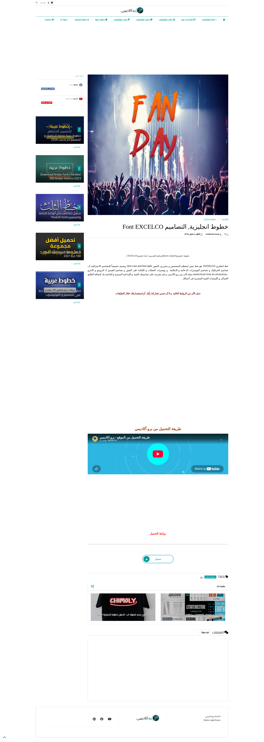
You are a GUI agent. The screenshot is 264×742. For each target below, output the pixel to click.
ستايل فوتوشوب (143, 19)
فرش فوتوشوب (121, 19)
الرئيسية (225, 219)
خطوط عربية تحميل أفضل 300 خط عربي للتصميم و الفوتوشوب (60, 292)
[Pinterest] (94, 719)
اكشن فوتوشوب (166, 19)
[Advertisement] (136, 48)
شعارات (47, 19)
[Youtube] (109, 719)
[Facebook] (101, 719)
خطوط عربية (100, 19)
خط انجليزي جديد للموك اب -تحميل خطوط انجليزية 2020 (125, 614)
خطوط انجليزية (81, 19)
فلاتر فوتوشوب (208, 19)
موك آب (63, 19)
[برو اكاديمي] (132, 12)
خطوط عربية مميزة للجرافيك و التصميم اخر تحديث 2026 (62, 137)
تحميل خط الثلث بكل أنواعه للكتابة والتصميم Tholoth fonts (60, 215)
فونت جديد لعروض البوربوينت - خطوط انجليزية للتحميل (196, 614)
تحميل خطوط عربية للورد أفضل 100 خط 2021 (62, 254)
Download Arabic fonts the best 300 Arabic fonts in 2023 (60, 176)
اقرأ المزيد (76, 147)
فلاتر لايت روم (187, 19)
